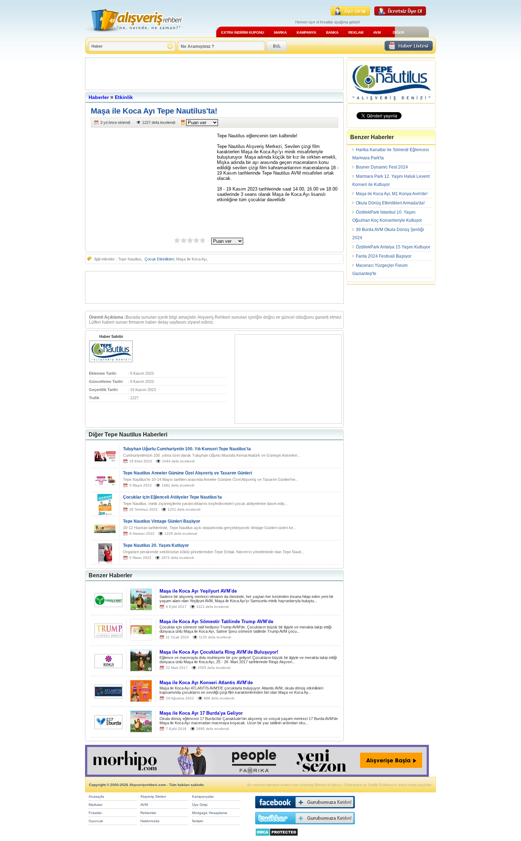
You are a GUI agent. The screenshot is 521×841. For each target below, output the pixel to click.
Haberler (99, 97)
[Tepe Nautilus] (111, 361)
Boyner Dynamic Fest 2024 (382, 167)
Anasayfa (96, 796)
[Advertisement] (214, 74)
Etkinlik (124, 97)
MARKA (280, 32)
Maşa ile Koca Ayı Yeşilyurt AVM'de (198, 591)
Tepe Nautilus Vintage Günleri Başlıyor (161, 521)
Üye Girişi (199, 805)
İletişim (197, 821)
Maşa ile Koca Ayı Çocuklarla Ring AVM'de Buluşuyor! (218, 652)
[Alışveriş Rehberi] (134, 35)
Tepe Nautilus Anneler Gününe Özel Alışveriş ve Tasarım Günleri (187, 473)
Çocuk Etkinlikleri (159, 259)
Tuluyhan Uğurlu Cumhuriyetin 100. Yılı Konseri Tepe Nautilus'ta (187, 448)
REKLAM (355, 32)
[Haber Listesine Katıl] (409, 49)
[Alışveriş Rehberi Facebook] (305, 810)
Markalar (95, 805)
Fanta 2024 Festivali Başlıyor (383, 256)
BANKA (332, 32)
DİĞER (398, 32)
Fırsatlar (95, 813)
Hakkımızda (149, 821)
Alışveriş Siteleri (153, 796)
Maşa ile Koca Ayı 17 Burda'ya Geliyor (201, 713)
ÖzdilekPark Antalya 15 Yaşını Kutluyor (393, 246)
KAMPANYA (306, 32)
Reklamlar (148, 813)
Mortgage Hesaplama (209, 813)
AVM (377, 32)
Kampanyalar (203, 796)
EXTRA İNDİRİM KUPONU (242, 32)
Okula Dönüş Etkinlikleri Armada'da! (390, 202)
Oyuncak (96, 821)
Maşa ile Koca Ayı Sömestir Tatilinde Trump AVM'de (216, 621)
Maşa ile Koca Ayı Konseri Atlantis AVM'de (206, 682)
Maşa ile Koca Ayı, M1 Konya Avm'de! (391, 193)
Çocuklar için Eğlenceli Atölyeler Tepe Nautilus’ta (172, 497)
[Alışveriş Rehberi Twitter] (305, 826)
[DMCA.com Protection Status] (276, 838)
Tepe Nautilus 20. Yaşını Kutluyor (156, 545)
